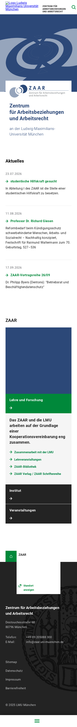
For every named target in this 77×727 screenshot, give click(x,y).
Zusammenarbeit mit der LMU (34, 452)
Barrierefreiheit (16, 688)
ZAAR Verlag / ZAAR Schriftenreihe (37, 474)
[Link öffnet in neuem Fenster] (39, 572)
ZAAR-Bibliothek (25, 467)
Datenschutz (14, 671)
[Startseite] (11, 556)
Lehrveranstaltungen (27, 459)
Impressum (13, 679)
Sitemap (11, 662)
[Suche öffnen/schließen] (74, 7)
